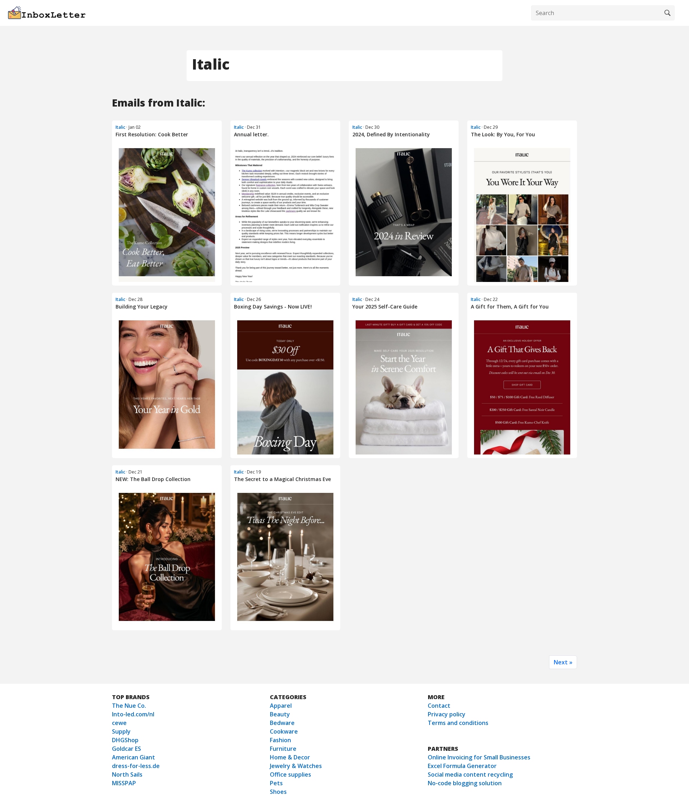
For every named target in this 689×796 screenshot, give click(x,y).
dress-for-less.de (136, 766)
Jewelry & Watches (296, 766)
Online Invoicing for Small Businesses (479, 757)
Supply (121, 731)
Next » (563, 662)
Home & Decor (290, 757)
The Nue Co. (129, 706)
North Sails (127, 774)
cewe (119, 723)
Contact (439, 706)
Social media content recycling (470, 774)
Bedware (282, 723)
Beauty (280, 714)
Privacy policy (446, 714)
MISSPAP (124, 783)
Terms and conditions (458, 723)
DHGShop (125, 740)
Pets (276, 783)
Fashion (280, 740)
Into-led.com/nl (133, 714)
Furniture (283, 749)
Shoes (278, 792)
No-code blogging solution (465, 783)
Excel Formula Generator (462, 766)
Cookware (284, 731)
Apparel (281, 706)
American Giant (133, 757)
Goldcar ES (126, 749)
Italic (120, 127)
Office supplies (290, 774)
